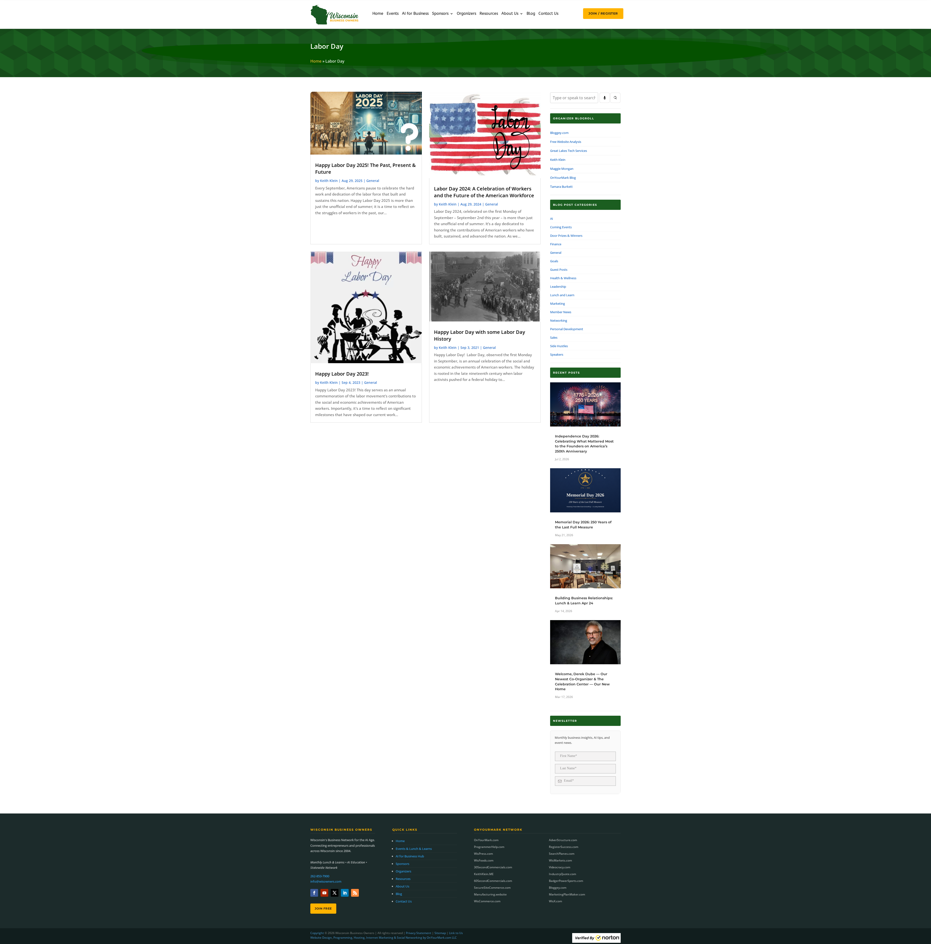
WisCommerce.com (487, 901)
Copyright (317, 933)
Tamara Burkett (561, 186)
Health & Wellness (563, 278)
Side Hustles (559, 346)
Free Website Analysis (565, 142)
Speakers (556, 354)
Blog (531, 14)
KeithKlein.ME (484, 874)
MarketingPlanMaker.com (567, 894)
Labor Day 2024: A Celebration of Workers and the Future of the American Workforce (484, 192)
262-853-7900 (319, 876)
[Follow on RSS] (355, 893)
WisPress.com (483, 854)
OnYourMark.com (486, 840)
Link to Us (456, 933)
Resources (489, 14)
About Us (509, 14)
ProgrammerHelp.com (489, 847)
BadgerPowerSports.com (566, 881)
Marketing (557, 303)
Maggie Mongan (561, 168)
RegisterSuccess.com (563, 847)
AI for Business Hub (410, 856)
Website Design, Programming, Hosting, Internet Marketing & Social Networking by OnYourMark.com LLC (383, 938)
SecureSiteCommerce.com (492, 888)
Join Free (323, 908)
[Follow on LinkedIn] (345, 893)
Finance (555, 244)
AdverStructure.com (563, 840)
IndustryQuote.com (562, 874)
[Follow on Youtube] (324, 893)
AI (551, 218)
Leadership (558, 286)
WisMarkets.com (560, 860)
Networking (558, 320)
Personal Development (566, 329)
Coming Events (561, 227)
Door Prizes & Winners (566, 235)
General (372, 180)
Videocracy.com (559, 867)
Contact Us (548, 14)
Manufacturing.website (490, 894)
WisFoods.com (483, 860)
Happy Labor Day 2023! (342, 373)
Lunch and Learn (562, 295)
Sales (553, 337)
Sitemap (440, 933)
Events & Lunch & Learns (414, 848)
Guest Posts (558, 269)
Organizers (466, 14)
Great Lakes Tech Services (568, 150)
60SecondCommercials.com (493, 881)
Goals (554, 261)
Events (393, 14)
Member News (560, 312)
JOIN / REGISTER (603, 13)
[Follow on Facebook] (314, 893)
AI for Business (415, 14)
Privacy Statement (418, 933)
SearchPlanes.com (561, 854)
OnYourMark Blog (563, 177)
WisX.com (555, 901)
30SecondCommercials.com (493, 867)
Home (377, 14)
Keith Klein (329, 180)
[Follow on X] (334, 893)
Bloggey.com (559, 133)
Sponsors (440, 14)
